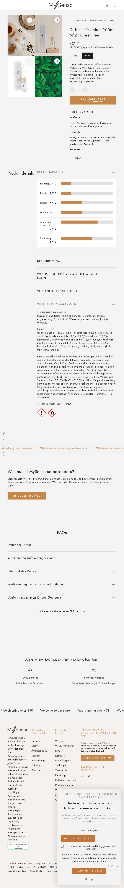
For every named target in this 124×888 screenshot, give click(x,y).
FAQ (57, 751)
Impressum (52, 871)
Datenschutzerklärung (92, 846)
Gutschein (36, 770)
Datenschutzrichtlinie (17, 871)
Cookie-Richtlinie (37, 871)
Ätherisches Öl (39, 751)
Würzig (44, 212)
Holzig (43, 203)
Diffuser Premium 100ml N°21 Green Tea (92, 22)
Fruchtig (44, 183)
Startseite (74, 21)
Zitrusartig (45, 238)
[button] (99, 5)
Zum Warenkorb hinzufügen (93, 100)
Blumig (43, 193)
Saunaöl (35, 755)
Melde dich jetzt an (97, 758)
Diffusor (35, 741)
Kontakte (60, 755)
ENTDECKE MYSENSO (26, 495)
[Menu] (9, 5)
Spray (34, 746)
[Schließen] (116, 794)
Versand (83, 47)
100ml (87, 55)
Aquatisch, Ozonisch (46, 223)
